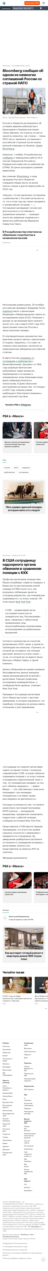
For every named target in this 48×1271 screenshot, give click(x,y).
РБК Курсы (26, 1165)
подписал (8, 310)
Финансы (6, 1064)
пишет (39, 145)
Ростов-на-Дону (6, 1130)
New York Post (23, 601)
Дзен (26, 1057)
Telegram (26, 405)
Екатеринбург (8, 1093)
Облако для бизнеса (27, 1128)
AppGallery (27, 1190)
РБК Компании (27, 1160)
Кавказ (5, 1143)
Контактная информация (27, 1104)
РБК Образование (7, 1074)
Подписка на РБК (28, 1074)
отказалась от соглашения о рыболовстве (18, 359)
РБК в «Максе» (13, 416)
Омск (5, 1099)
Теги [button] (4, 460)
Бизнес (5, 1055)
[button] (17, 437)
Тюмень (5, 1137)
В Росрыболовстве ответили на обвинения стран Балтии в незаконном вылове (22, 235)
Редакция (27, 1108)
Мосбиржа (25, 1234)
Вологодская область (7, 1106)
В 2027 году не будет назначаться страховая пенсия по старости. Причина (17, 998)
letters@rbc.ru (36, 1226)
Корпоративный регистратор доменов (27, 1135)
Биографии (7, 1067)
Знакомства (27, 1149)
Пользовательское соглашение (15, 1249)
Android (27, 1187)
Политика (6, 65)
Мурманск (6, 1149)
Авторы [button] (6, 910)
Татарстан (6, 1134)
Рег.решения (27, 1146)
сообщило (8, 157)
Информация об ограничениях (15, 1243)
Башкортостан (8, 1102)
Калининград (7, 1110)
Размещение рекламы (27, 1112)
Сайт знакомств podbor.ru (27, 1154)
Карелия (6, 1146)
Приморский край (7, 1153)
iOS (25, 1184)
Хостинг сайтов (27, 1142)
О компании (27, 1099)
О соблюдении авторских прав (15, 1246)
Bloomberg (8, 148)
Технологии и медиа (7, 1059)
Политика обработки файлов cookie (17, 1258)
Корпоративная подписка (29, 1079)
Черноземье (7, 1140)
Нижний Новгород (6, 1119)
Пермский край (6, 1125)
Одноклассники (29, 1051)
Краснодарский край (8, 1114)
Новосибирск (8, 1096)
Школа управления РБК (27, 1171)
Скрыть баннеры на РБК (28, 1068)
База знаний (7, 1070)
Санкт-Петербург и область (7, 1088)
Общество (6, 1052)
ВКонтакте (28, 1048)
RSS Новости (29, 1089)
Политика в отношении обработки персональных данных (22, 1253)
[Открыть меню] (43, 3)
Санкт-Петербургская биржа (18, 1235)
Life (4, 1003)
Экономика (7, 1049)
